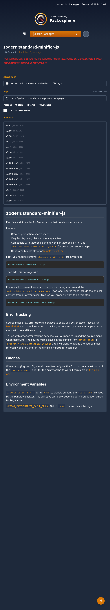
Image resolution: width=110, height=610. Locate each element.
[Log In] (86, 34)
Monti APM (12, 326)
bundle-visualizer (53, 250)
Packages (74, 4)
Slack (104, 4)
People (85, 4)
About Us (62, 4)
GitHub (95, 4)
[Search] (24, 34)
